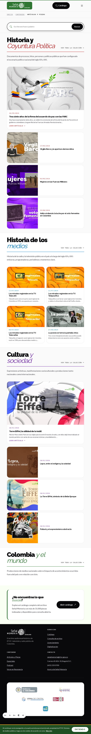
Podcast (10, 665)
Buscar (77, 27)
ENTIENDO (80, 729)
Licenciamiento (53, 643)
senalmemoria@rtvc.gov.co (57, 657)
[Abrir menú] (82, 6)
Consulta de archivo (54, 638)
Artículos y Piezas (13, 657)
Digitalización (52, 647)
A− (5, 715)
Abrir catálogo (66, 605)
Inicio (10, 14)
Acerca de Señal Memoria (57, 669)
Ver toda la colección (71, 48)
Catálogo (62, 6)
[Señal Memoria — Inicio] (19, 5)
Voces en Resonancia (15, 669)
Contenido (20, 14)
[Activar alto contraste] (19, 715)
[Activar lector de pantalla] (23, 715)
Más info (49, 731)
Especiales (11, 661)
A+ (14, 715)
